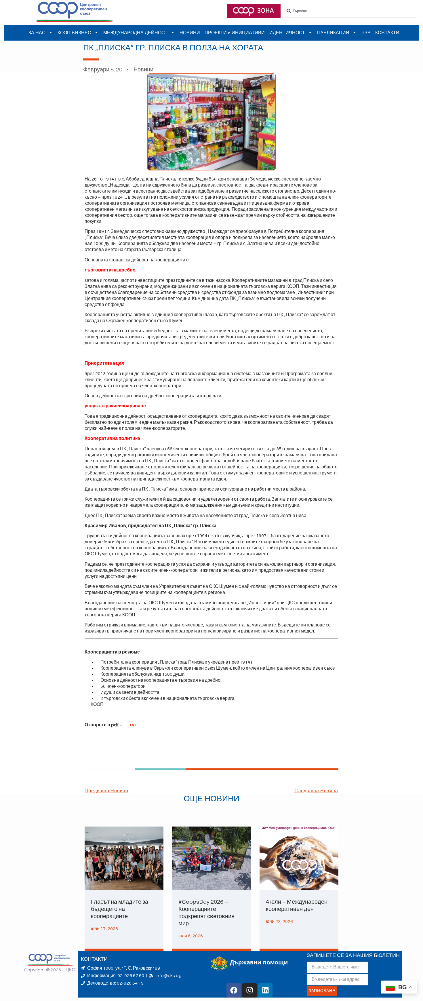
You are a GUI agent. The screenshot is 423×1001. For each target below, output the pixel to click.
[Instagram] (249, 990)
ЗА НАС (36, 32)
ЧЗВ (366, 32)
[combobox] (349, 11)
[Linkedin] (265, 990)
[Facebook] (233, 990)
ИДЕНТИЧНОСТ (287, 32)
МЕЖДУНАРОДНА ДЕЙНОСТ (135, 32)
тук (133, 725)
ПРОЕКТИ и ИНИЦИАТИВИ (235, 32)
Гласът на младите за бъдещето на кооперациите (119, 909)
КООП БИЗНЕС (74, 32)
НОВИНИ (190, 32)
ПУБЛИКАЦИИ (333, 32)
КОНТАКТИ (387, 32)
